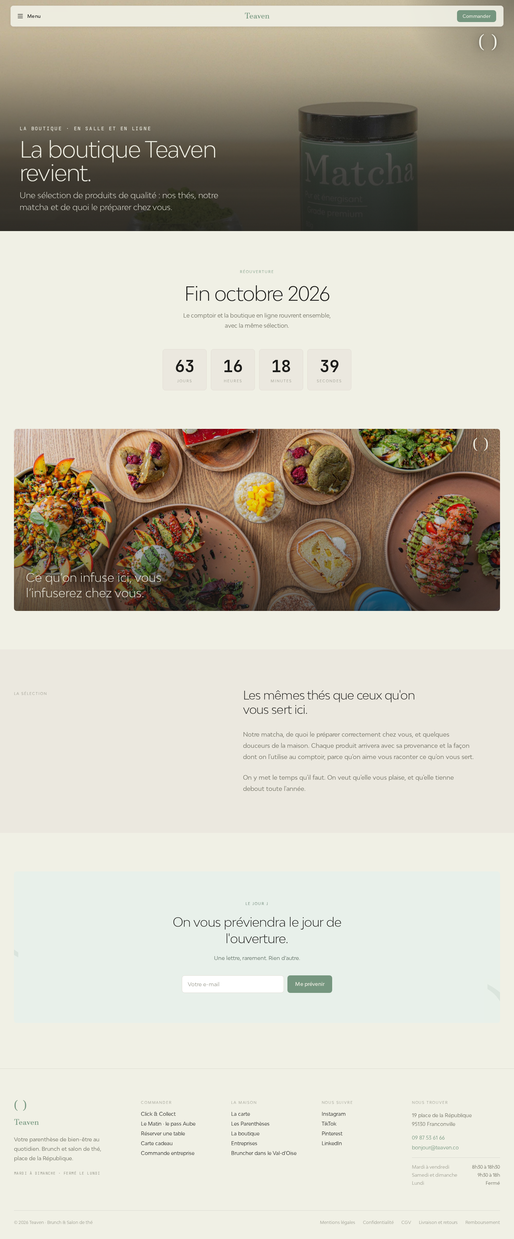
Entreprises (244, 1143)
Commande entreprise (167, 1153)
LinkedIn (332, 1143)
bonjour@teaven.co (435, 1147)
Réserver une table (163, 1133)
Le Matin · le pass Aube (168, 1124)
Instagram (334, 1114)
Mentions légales (337, 1222)
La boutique (245, 1133)
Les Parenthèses (250, 1124)
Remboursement (482, 1222)
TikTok (329, 1124)
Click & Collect (158, 1114)
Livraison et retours (438, 1222)
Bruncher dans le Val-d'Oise (264, 1153)
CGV (406, 1222)
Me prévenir (309, 984)
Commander (477, 16)
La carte (240, 1114)
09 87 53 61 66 (428, 1138)
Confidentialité (378, 1222)
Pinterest (332, 1133)
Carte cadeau (157, 1143)
